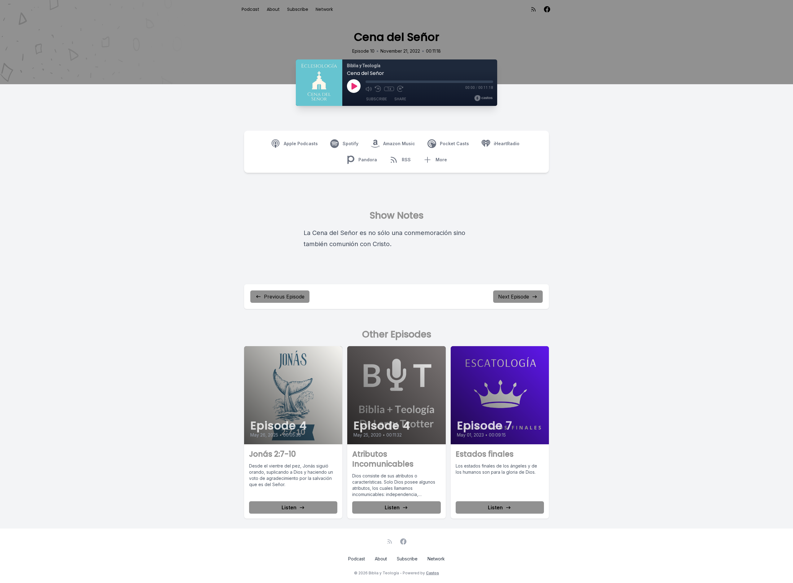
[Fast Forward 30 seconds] (400, 89)
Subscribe (297, 9)
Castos (432, 573)
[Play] (354, 86)
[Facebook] (547, 9)
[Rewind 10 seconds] (378, 89)
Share (400, 99)
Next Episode (513, 297)
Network (324, 9)
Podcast (250, 9)
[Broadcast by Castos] (483, 98)
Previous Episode (284, 297)
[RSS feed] (533, 9)
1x (389, 89)
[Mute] (369, 89)
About (273, 9)
